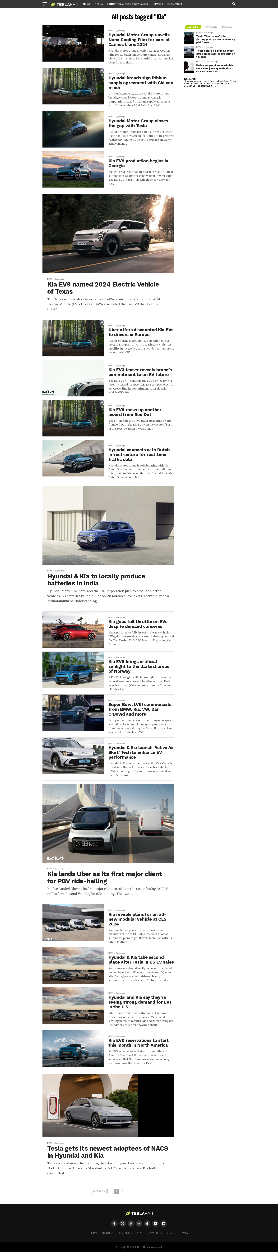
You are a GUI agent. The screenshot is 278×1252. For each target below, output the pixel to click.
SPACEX (158, 4)
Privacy (183, 1233)
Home (94, 1233)
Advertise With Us (149, 1233)
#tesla (197, 83)
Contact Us (125, 1233)
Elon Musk (174, 4)
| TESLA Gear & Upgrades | (128, 4)
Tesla (99, 4)
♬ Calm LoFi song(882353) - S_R (201, 85)
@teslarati (190, 78)
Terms (170, 1233)
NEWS (87, 4)
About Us (108, 1233)
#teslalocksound (221, 83)
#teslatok (206, 83)
